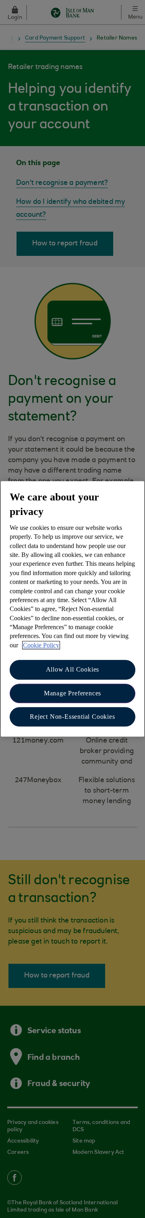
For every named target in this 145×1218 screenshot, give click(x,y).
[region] (72, 609)
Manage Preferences (72, 693)
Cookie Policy (41, 645)
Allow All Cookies (72, 669)
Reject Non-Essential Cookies (72, 716)
